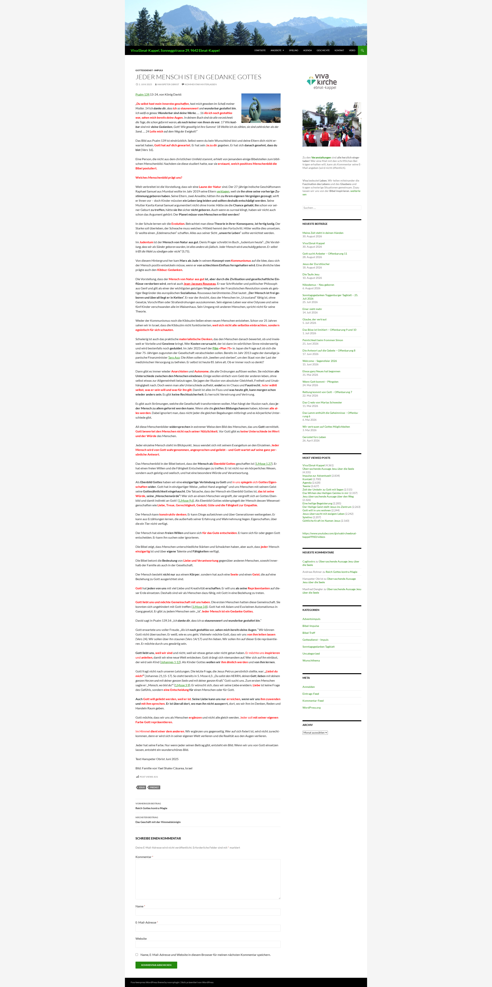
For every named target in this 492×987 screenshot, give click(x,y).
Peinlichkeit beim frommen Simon (323, 340)
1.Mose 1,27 (264, 463)
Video (352, 50)
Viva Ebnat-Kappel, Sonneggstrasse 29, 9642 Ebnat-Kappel (175, 50)
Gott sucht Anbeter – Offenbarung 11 (325, 253)
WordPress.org (312, 707)
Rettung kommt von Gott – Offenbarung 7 (327, 392)
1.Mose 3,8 (199, 606)
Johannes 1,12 (170, 662)
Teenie (306, 486)
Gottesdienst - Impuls (149, 70)
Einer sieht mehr (312, 309)
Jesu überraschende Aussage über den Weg (328, 496)
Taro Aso (174, 357)
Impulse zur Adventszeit (317, 475)
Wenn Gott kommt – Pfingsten (320, 381)
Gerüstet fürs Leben (314, 437)
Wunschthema (311, 660)
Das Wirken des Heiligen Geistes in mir (326, 493)
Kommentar (144, 857)
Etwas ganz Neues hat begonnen (321, 371)
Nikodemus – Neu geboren (318, 284)
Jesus (142, 787)
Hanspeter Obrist (168, 84)
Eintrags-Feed (311, 693)
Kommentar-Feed (313, 700)
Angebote (276, 50)
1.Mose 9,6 (186, 500)
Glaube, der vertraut (315, 319)
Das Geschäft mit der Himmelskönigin (158, 820)
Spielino (293, 50)
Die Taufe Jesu (311, 274)
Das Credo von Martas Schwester (322, 402)
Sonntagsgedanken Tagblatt (319, 646)
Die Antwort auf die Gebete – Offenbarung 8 (329, 350)
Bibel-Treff (309, 632)
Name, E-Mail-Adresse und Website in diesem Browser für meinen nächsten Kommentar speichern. (205, 954)
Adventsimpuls (311, 619)
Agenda (307, 50)
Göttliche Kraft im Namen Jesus (321, 520)
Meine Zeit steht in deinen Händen (323, 232)
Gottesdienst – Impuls (315, 639)
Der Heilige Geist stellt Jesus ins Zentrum (327, 506)
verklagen (223, 191)
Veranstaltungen (321, 157)
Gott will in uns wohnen (317, 510)
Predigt (154, 787)
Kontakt (339, 50)
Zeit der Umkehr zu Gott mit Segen (323, 489)
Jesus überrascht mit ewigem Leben (324, 513)
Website (141, 938)
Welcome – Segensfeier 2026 (320, 360)
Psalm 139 (142, 94)
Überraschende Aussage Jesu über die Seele (328, 468)
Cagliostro (309, 561)
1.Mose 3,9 (182, 685)
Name (140, 906)
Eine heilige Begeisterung (317, 503)
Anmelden (309, 686)
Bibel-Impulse (311, 625)
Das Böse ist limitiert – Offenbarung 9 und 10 (329, 329)
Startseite (260, 50)
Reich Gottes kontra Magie (151, 806)
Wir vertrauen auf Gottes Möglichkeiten (326, 426)
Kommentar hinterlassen (201, 84)
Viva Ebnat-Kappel (314, 243)
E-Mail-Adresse (146, 922)
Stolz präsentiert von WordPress (197, 982)
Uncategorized (311, 653)
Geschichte (323, 50)
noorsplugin (173, 982)
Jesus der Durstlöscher (316, 264)
